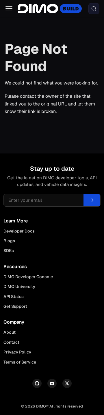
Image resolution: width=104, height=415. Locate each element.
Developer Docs (19, 231)
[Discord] (52, 383)
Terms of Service (19, 362)
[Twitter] (67, 383)
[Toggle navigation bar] (9, 8)
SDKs (8, 250)
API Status (13, 296)
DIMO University (19, 286)
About (9, 332)
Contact (11, 342)
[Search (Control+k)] (93, 8)
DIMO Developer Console (28, 276)
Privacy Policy (17, 352)
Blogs (9, 240)
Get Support (15, 306)
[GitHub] (37, 383)
